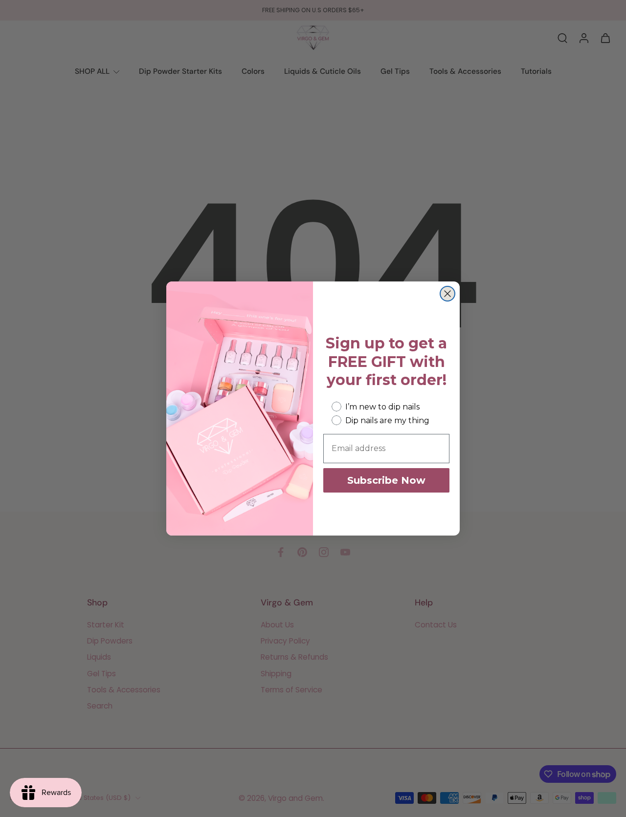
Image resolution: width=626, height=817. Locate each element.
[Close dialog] (447, 293)
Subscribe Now (386, 480)
